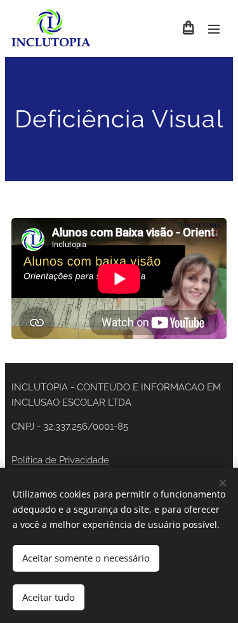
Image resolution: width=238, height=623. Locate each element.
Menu (214, 28)
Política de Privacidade (60, 460)
